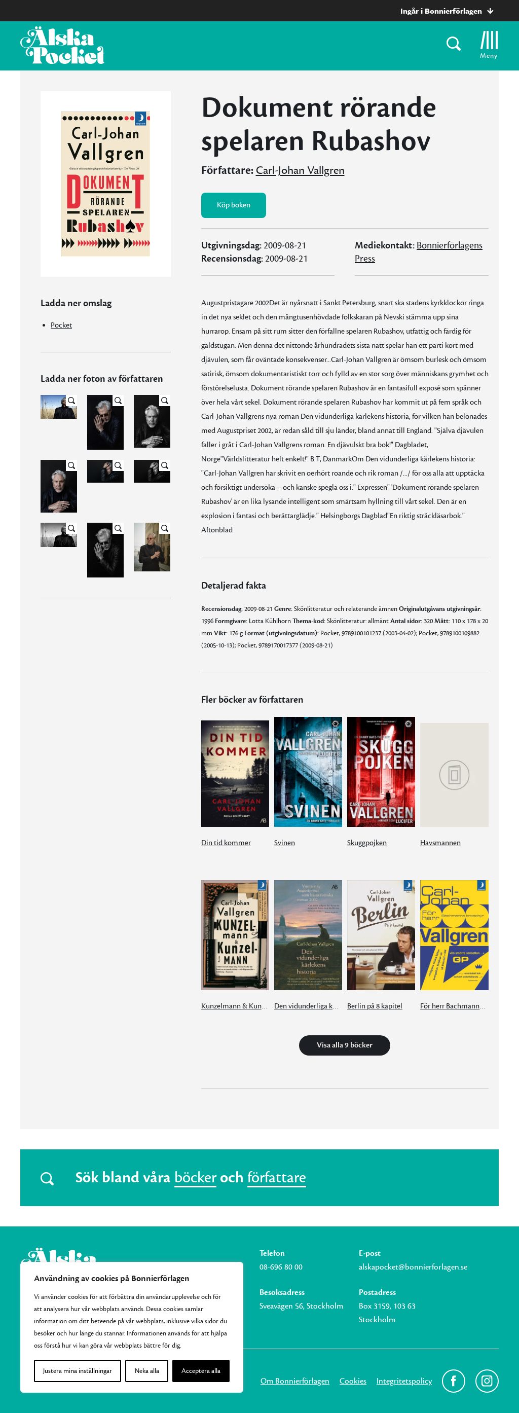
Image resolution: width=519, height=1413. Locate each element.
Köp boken (233, 205)
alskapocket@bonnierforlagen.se (413, 1267)
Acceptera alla (200, 1371)
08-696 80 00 (281, 1267)
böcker (195, 1177)
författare (276, 1177)
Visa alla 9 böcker (345, 1045)
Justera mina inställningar (77, 1371)
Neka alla (147, 1371)
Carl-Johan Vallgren (300, 170)
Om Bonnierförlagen (295, 1381)
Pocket (61, 325)
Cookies (353, 1381)
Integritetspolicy (404, 1381)
